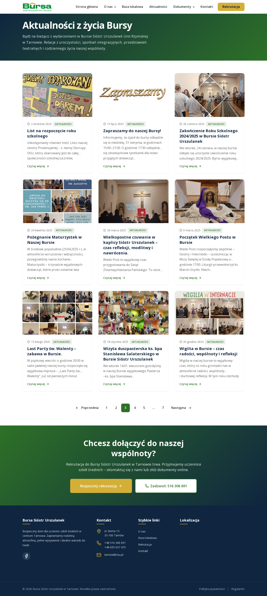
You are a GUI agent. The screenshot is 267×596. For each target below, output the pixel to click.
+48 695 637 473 (115, 547)
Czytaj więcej (36, 166)
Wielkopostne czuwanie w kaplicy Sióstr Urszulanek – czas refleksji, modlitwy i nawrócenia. (130, 245)
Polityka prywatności (212, 589)
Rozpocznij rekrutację (98, 486)
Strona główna (87, 6)
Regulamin (238, 589)
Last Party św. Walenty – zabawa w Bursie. (51, 351)
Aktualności (158, 6)
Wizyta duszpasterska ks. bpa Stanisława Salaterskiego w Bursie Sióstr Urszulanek (132, 354)
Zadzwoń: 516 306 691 (168, 486)
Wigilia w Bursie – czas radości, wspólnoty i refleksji (208, 351)
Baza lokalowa (132, 6)
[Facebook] (26, 556)
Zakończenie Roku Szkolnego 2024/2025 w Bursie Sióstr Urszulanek (208, 136)
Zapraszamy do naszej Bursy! (132, 130)
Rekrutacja (231, 6)
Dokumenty (182, 6)
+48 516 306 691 (115, 543)
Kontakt (207, 6)
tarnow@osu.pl (113, 555)
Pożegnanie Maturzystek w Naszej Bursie (54, 239)
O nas (108, 6)
